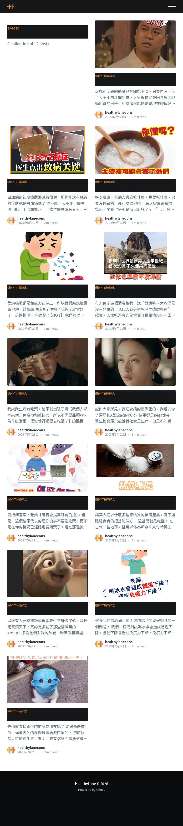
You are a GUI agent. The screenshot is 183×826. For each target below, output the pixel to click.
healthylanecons (118, 112)
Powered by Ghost (91, 789)
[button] (172, 6)
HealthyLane (85, 783)
